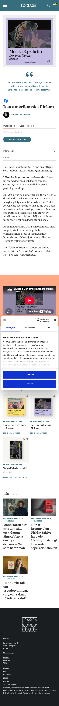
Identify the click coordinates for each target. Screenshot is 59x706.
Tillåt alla (29, 374)
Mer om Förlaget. (8, 653)
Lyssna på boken (17, 140)
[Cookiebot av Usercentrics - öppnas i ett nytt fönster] (37, 320)
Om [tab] (48, 327)
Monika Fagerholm (20, 115)
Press (5, 678)
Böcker (6, 668)
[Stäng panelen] (55, 320)
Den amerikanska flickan (40, 426)
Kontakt (6, 682)
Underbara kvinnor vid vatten (14, 426)
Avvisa (29, 383)
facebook (6, 658)
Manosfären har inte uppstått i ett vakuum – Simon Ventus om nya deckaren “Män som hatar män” (15, 536)
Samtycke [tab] (10, 327)
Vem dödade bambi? (15, 468)
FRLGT (5, 672)
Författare (8, 675)
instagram (6, 661)
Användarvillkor (10, 685)
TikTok (5, 663)
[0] (54, 5)
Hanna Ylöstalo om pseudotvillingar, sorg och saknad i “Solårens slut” (15, 590)
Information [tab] (29, 327)
